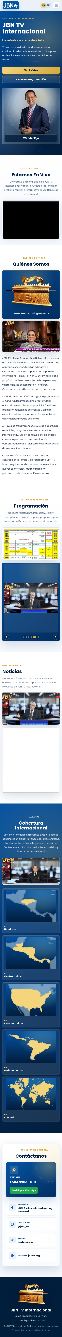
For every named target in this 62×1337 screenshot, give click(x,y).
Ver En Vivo (31, 70)
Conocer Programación (31, 79)
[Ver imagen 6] (38, 637)
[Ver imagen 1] (24, 637)
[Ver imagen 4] (31, 637)
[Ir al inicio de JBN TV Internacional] (11, 5)
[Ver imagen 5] (34, 637)
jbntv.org (34, 1255)
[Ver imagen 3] (28, 637)
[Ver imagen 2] (26, 637)
